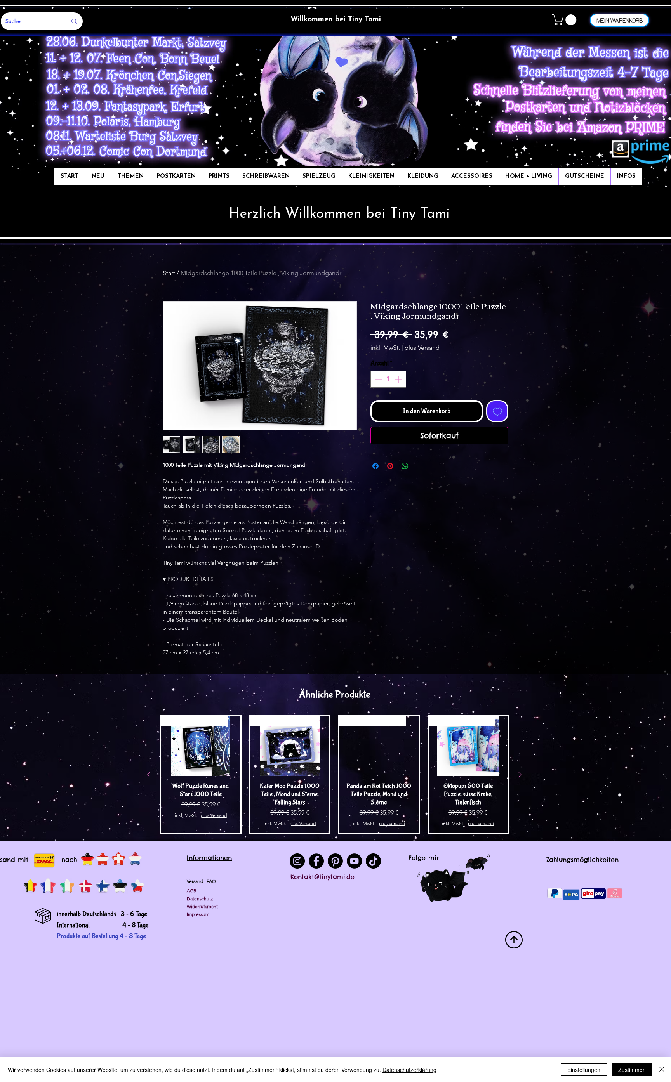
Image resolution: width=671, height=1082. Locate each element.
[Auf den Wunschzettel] (497, 411)
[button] (565, 19)
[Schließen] (661, 1069)
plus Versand (422, 347)
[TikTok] (373, 861)
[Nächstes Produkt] (520, 774)
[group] (334, 774)
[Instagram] (297, 861)
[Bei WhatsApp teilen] (405, 466)
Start (169, 273)
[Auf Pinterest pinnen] (390, 466)
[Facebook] (316, 861)
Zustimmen (632, 1069)
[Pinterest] (335, 861)
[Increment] (399, 379)
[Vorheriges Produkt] (148, 774)
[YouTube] (354, 861)
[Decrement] (378, 379)
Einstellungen (583, 1069)
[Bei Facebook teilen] (375, 466)
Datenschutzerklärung (409, 1069)
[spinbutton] (388, 379)
